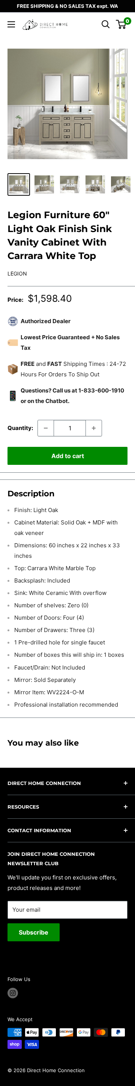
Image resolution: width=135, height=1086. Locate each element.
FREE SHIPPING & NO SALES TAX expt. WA (67, 6)
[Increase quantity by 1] (94, 428)
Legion (17, 273)
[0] (121, 24)
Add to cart (67, 456)
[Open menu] (11, 24)
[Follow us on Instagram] (13, 993)
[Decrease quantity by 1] (46, 428)
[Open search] (106, 24)
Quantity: (20, 427)
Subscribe (33, 932)
